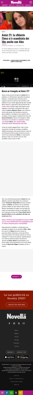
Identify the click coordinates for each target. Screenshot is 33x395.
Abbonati (28, 5)
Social (16, 337)
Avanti (16, 277)
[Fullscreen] (31, 86)
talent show (6, 106)
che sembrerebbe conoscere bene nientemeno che (14, 122)
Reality (16, 333)
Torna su (16, 384)
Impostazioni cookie (16, 381)
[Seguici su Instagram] (2, 392)
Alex (10, 216)
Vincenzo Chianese (7, 45)
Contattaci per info (16, 305)
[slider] (8, 86)
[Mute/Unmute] (4, 86)
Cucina (16, 346)
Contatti (16, 375)
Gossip (16, 340)
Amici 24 (11, 5)
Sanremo (4, 5)
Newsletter (19, 5)
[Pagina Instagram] (30, 2)
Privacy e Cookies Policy (16, 378)
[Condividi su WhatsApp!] (11, 392)
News (3, 31)
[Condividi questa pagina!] (20, 392)
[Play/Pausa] (2, 86)
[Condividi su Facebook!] (7, 392)
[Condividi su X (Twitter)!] (16, 392)
